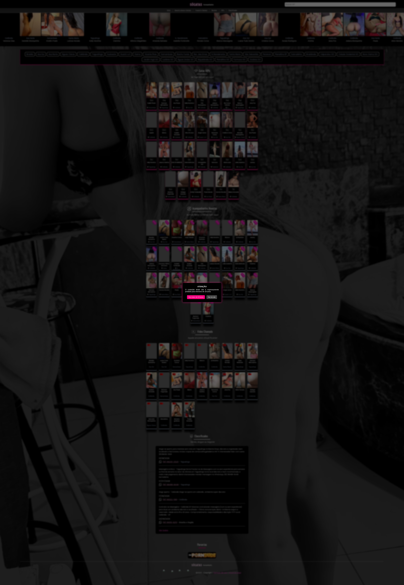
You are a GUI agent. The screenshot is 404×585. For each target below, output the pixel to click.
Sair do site (211, 297)
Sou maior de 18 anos (196, 297)
